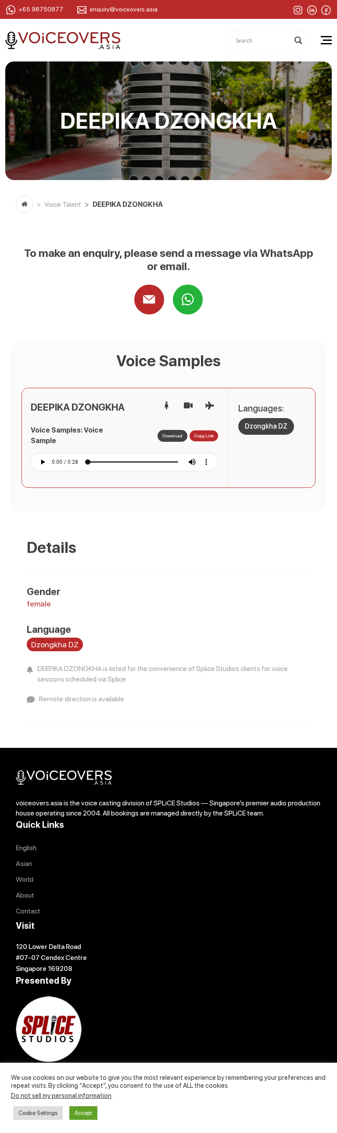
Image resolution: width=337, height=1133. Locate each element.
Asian (24, 863)
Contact (28, 911)
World (24, 879)
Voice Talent (62, 204)
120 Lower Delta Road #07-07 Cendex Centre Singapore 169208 (51, 958)
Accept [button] (83, 1113)
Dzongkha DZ (266, 426)
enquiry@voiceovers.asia (124, 9)
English (26, 848)
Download (172, 435)
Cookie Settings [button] (37, 1113)
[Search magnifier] (298, 40)
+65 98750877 (40, 9)
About (25, 895)
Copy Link (204, 435)
